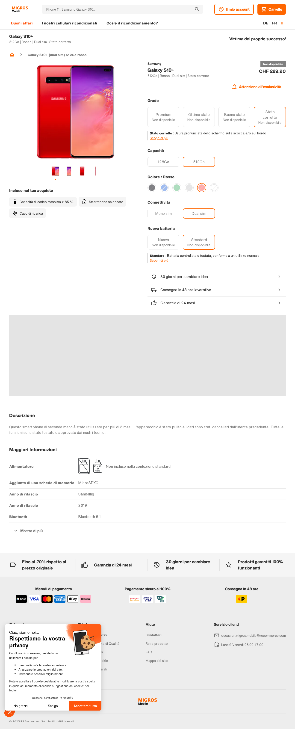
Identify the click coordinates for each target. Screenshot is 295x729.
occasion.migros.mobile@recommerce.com (253, 635)
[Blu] (164, 187)
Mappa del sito (157, 660)
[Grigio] (189, 187)
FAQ (149, 652)
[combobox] (116, 9)
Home (12, 54)
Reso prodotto (157, 643)
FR (274, 23)
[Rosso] (201, 187)
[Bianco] (214, 187)
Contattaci (154, 635)
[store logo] (20, 9)
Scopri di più (159, 138)
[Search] (197, 9)
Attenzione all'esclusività (260, 86)
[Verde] (176, 187)
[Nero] (152, 187)
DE (265, 23)
